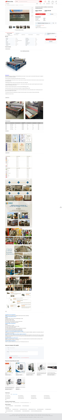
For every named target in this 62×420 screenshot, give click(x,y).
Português (19, 415)
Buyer (40, 3)
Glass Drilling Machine (7, 398)
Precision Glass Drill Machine (18, 405)
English (14, 415)
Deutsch (29, 415)
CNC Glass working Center (21, 398)
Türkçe (45, 415)
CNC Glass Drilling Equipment (25, 405)
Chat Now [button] (52, 14)
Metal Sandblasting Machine (40, 409)
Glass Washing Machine (46, 395)
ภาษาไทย (43, 415)
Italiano (27, 415)
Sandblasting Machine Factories (32, 409)
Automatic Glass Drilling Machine (9, 405)
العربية (34, 415)
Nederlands (32, 415)
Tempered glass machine (33, 398)
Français (21, 415)
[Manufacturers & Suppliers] (9, 1)
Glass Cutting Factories (8, 409)
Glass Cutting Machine (20, 395)
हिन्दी (40, 415)
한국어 (36, 415)
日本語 (39, 415)
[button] (41, 34)
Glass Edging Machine (33, 395)
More (5, 412)
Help (44, 3)
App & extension (48, 3)
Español (16, 415)
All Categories (7, 3)
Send (10, 357)
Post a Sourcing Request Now (25, 357)
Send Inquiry (40, 14)
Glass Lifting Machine (7, 395)
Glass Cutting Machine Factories (23, 409)
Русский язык (24, 415)
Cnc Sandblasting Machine (48, 409)
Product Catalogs (15, 394)
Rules (56, 3)
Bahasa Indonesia (51, 415)
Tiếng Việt (47, 415)
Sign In (36, 27)
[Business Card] (55, 36)
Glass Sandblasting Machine (47, 398)
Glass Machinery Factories (15, 409)
